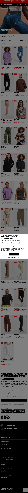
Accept (14, 254)
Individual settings (14, 257)
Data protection (11, 250)
